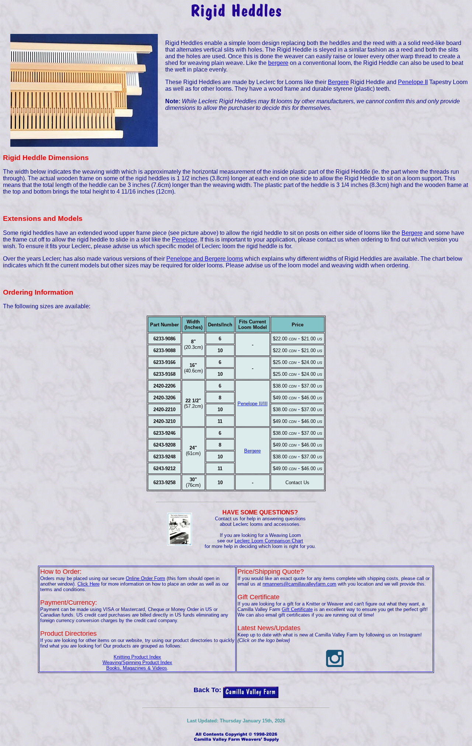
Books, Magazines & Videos (136, 668)
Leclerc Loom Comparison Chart (269, 541)
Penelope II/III (252, 403)
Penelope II (413, 82)
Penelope (184, 239)
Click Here (88, 584)
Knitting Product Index (137, 657)
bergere (278, 63)
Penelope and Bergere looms (204, 259)
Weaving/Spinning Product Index (137, 662)
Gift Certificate (297, 609)
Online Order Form (145, 578)
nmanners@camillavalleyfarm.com (299, 584)
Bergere (338, 82)
